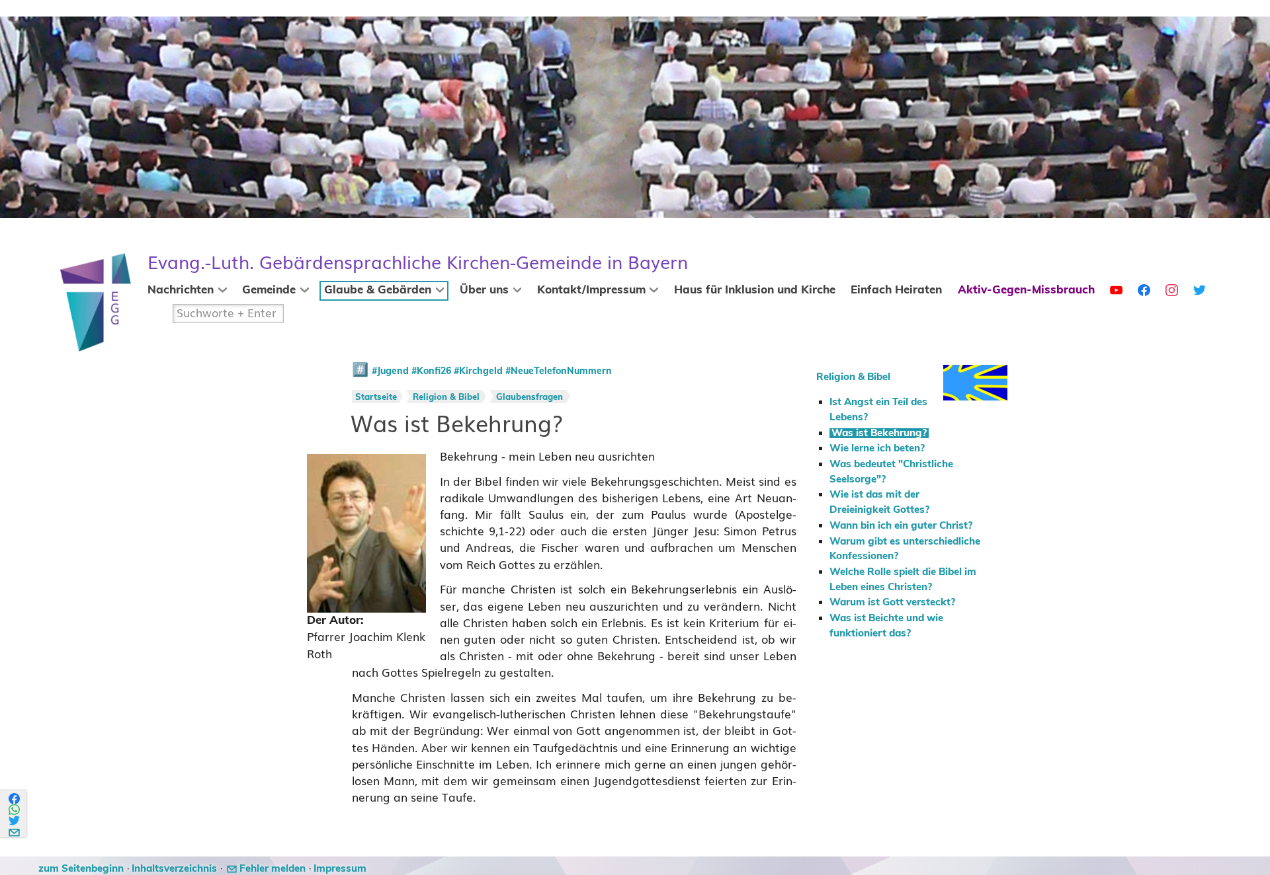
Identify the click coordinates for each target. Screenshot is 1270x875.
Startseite (376, 397)
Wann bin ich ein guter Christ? (900, 526)
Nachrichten (181, 290)
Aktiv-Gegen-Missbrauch (1026, 290)
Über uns (484, 290)
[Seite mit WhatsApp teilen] (15, 810)
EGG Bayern (418, 263)
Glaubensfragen (529, 397)
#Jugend (390, 371)
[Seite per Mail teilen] (15, 830)
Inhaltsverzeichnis (174, 869)
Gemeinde (269, 290)
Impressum (340, 869)
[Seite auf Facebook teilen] (15, 798)
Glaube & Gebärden (377, 290)
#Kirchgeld (478, 371)
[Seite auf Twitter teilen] (15, 820)
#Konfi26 (431, 371)
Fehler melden (272, 869)
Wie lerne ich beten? (877, 448)
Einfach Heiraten (896, 290)
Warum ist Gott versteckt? (892, 602)
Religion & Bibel (853, 377)
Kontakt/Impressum (591, 290)
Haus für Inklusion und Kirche (754, 290)
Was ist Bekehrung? (879, 433)
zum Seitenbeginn (81, 869)
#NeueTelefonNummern (558, 371)
